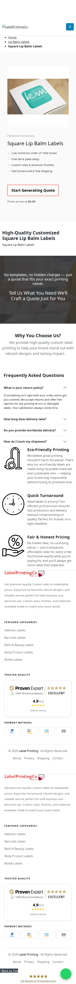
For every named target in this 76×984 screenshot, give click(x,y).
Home (12, 37)
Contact (57, 758)
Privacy (29, 758)
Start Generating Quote (33, 190)
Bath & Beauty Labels (19, 645)
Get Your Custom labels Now (38, 312)
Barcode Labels (15, 638)
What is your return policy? (24, 388)
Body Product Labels (18, 652)
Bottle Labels (13, 660)
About (17, 758)
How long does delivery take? (25, 419)
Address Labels (14, 630)
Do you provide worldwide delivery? (30, 430)
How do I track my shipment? (25, 441)
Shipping (43, 758)
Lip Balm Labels (19, 42)
